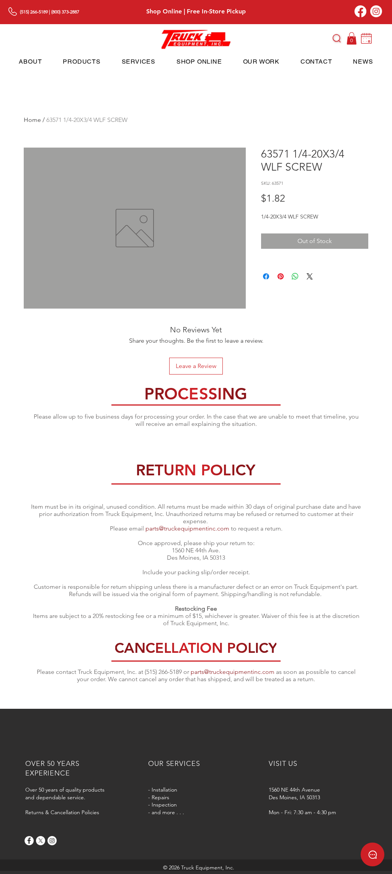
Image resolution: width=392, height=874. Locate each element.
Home (32, 119)
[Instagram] (376, 11)
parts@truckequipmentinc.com (187, 528)
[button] (337, 38)
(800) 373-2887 (65, 12)
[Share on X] (309, 276)
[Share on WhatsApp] (295, 276)
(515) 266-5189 (34, 12)
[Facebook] (360, 11)
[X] (40, 840)
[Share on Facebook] (266, 276)
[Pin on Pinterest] (280, 276)
